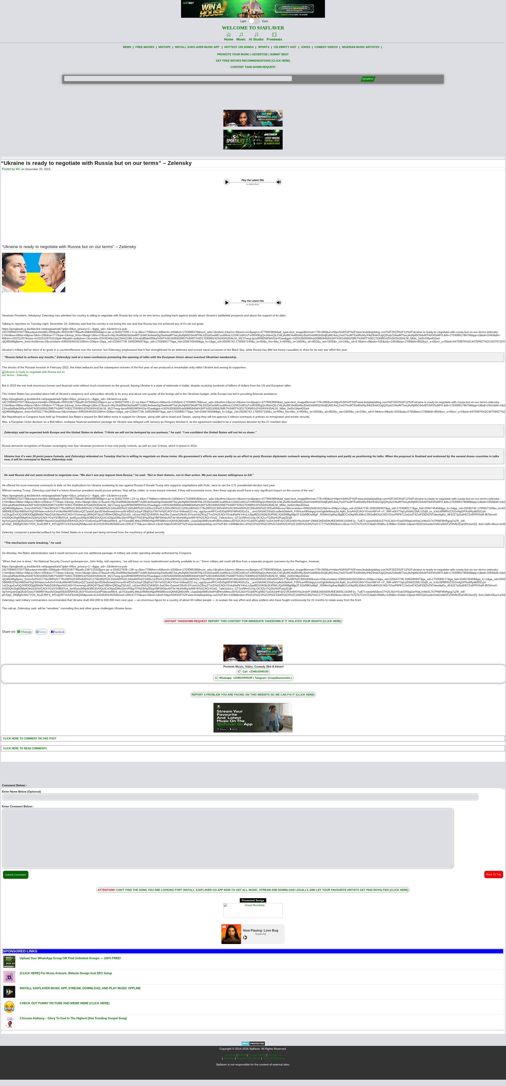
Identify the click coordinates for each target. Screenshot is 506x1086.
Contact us (274, 1055)
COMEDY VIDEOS (326, 47)
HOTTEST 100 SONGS (239, 47)
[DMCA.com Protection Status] (253, 1045)
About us (231, 1055)
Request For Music (249, 1058)
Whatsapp (25, 631)
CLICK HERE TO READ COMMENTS (24, 748)
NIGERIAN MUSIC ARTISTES (360, 47)
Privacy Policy (257, 1055)
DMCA (242, 1055)
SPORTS (263, 47)
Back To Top (493, 874)
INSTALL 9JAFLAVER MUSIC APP (197, 47)
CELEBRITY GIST (285, 47)
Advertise (229, 1058)
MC (18, 169)
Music (241, 39)
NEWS (127, 47)
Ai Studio (256, 39)
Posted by (9, 169)
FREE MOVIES (144, 47)
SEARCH (368, 78)
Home (228, 39)
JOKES (305, 47)
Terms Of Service (273, 1058)
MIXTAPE (165, 47)
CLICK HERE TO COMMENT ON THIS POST (29, 738)
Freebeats (274, 39)
